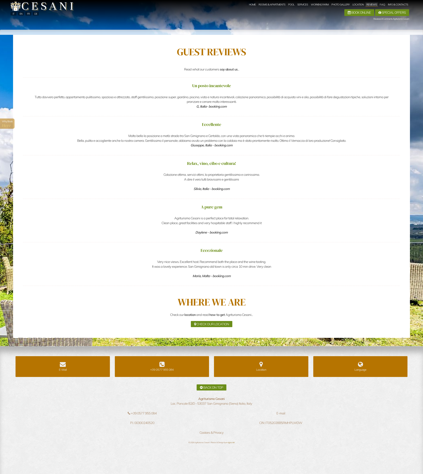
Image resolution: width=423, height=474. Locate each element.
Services (302, 4)
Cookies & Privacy (212, 432)
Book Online (361, 12)
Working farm (320, 4)
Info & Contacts (398, 4)
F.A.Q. (382, 4)
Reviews (371, 4)
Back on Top (213, 387)
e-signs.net (230, 442)
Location (358, 4)
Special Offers (393, 12)
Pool (291, 4)
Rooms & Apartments (272, 4)
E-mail (280, 413)
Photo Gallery (340, 4)
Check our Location (212, 324)
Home (252, 4)
